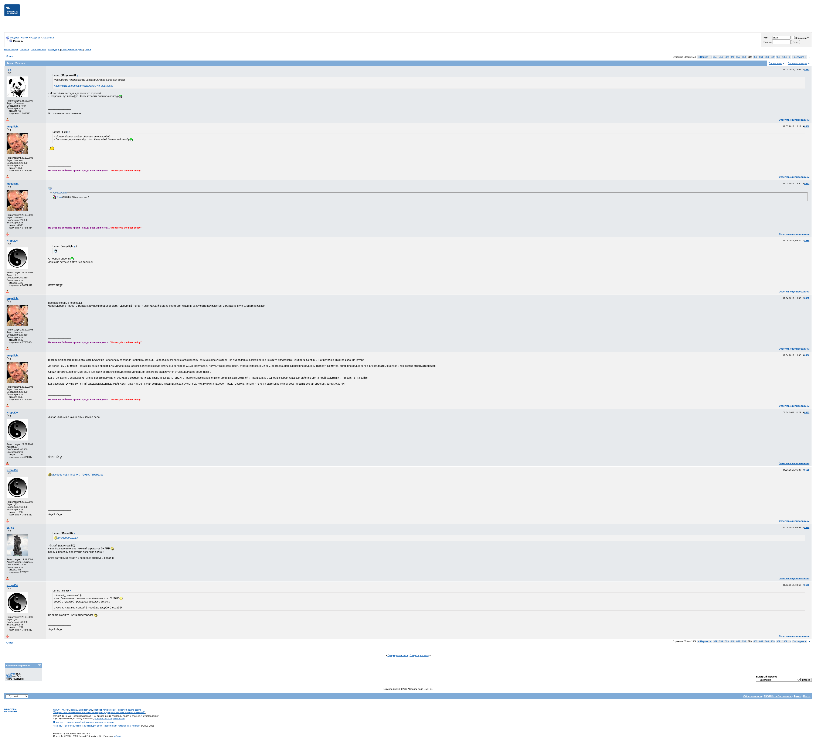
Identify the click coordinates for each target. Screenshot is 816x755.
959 (778, 57)
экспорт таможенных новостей (110, 709)
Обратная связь (752, 696)
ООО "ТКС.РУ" (61, 709)
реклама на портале (81, 709)
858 (744, 57)
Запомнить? (802, 38)
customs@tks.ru (103, 718)
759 (721, 57)
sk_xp (10, 527)
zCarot (117, 736)
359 (715, 57)
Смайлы (10, 673)
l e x (9, 69)
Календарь (54, 49)
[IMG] (9, 676)
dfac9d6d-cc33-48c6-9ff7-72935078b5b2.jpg (77, 474)
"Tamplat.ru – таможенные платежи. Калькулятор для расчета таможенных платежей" (99, 712)
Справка (24, 49)
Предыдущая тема (398, 655)
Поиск (88, 49)
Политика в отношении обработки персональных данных (84, 722)
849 (732, 57)
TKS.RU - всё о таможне (778, 696)
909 (773, 57)
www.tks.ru (119, 718)
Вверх (806, 696)
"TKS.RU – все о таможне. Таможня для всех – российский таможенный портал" (96, 725)
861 (761, 57)
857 (738, 57)
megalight (12, 126)
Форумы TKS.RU (19, 37)
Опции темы (775, 63)
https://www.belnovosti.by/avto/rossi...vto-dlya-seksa (83, 85)
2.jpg (59, 197)
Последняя (799, 57)
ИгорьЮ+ (12, 240)
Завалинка (48, 37)
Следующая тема (419, 655)
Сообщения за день (72, 49)
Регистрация (11, 49)
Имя (766, 37)
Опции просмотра (797, 63)
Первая (703, 57)
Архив (797, 696)
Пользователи (38, 49)
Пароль (768, 42)
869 (767, 57)
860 (755, 57)
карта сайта (134, 709)
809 (727, 57)
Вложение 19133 (67, 537)
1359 (784, 57)
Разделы (35, 37)
